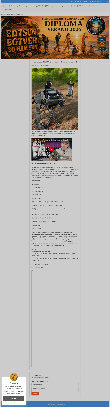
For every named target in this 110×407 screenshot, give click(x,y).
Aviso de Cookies (13, 402)
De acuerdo (14, 398)
